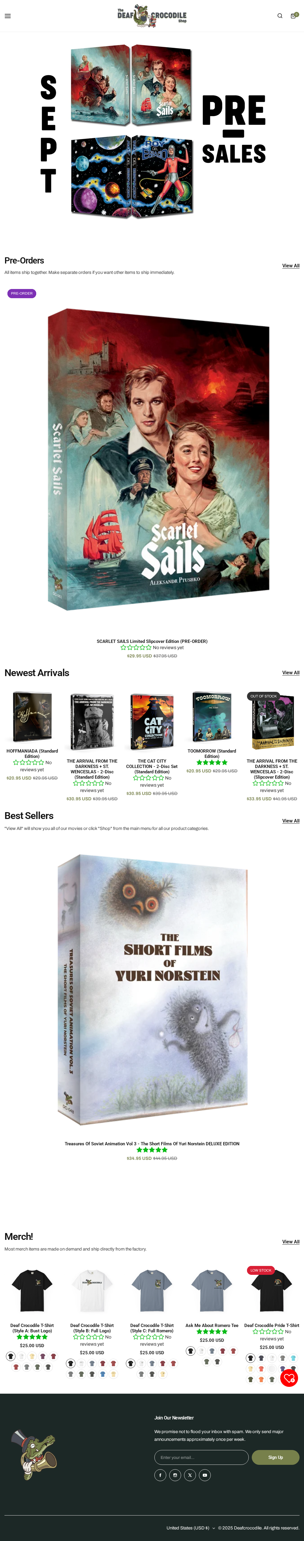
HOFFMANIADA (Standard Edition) (32, 753)
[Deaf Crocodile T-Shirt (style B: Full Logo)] (92, 1290)
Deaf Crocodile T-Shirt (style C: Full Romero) (152, 1328)
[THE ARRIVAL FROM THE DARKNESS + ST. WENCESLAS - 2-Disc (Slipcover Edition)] (272, 721)
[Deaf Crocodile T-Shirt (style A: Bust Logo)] (32, 1290)
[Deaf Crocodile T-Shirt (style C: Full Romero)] (152, 1290)
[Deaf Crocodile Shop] (152, 16)
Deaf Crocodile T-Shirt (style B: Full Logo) (92, 1328)
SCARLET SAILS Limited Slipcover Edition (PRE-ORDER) (152, 641)
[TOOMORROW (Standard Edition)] (212, 716)
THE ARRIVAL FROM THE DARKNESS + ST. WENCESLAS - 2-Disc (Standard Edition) (92, 769)
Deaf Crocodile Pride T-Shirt (271, 1325)
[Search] (279, 16)
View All (291, 266)
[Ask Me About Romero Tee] (212, 1290)
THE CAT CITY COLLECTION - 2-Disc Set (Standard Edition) (152, 766)
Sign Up (275, 1457)
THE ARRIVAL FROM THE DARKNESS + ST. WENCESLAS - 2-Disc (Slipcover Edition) (272, 769)
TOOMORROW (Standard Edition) (212, 753)
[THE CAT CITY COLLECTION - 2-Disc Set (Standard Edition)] (152, 721)
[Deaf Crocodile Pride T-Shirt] (272, 1290)
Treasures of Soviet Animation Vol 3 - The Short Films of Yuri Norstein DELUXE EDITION (152, 1143)
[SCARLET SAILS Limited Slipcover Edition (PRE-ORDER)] (152, 460)
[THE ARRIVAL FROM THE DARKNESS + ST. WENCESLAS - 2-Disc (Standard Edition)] (92, 721)
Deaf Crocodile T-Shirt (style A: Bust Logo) (32, 1328)
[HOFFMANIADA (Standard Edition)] (32, 716)
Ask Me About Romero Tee (212, 1325)
